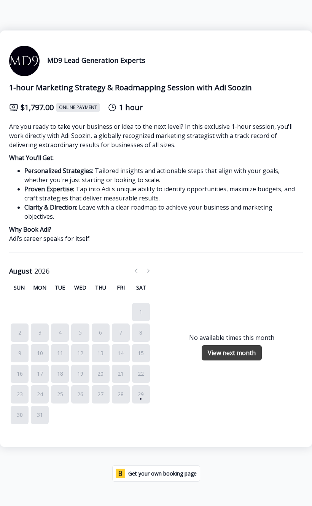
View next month (232, 353)
